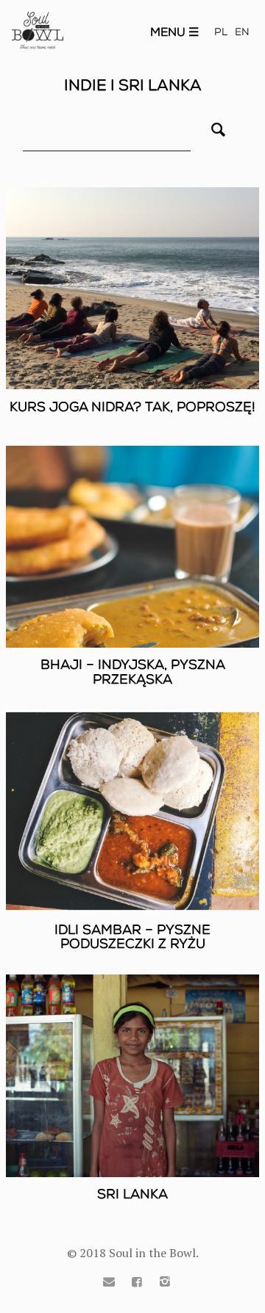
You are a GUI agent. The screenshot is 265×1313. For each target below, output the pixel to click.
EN (242, 32)
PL (220, 32)
